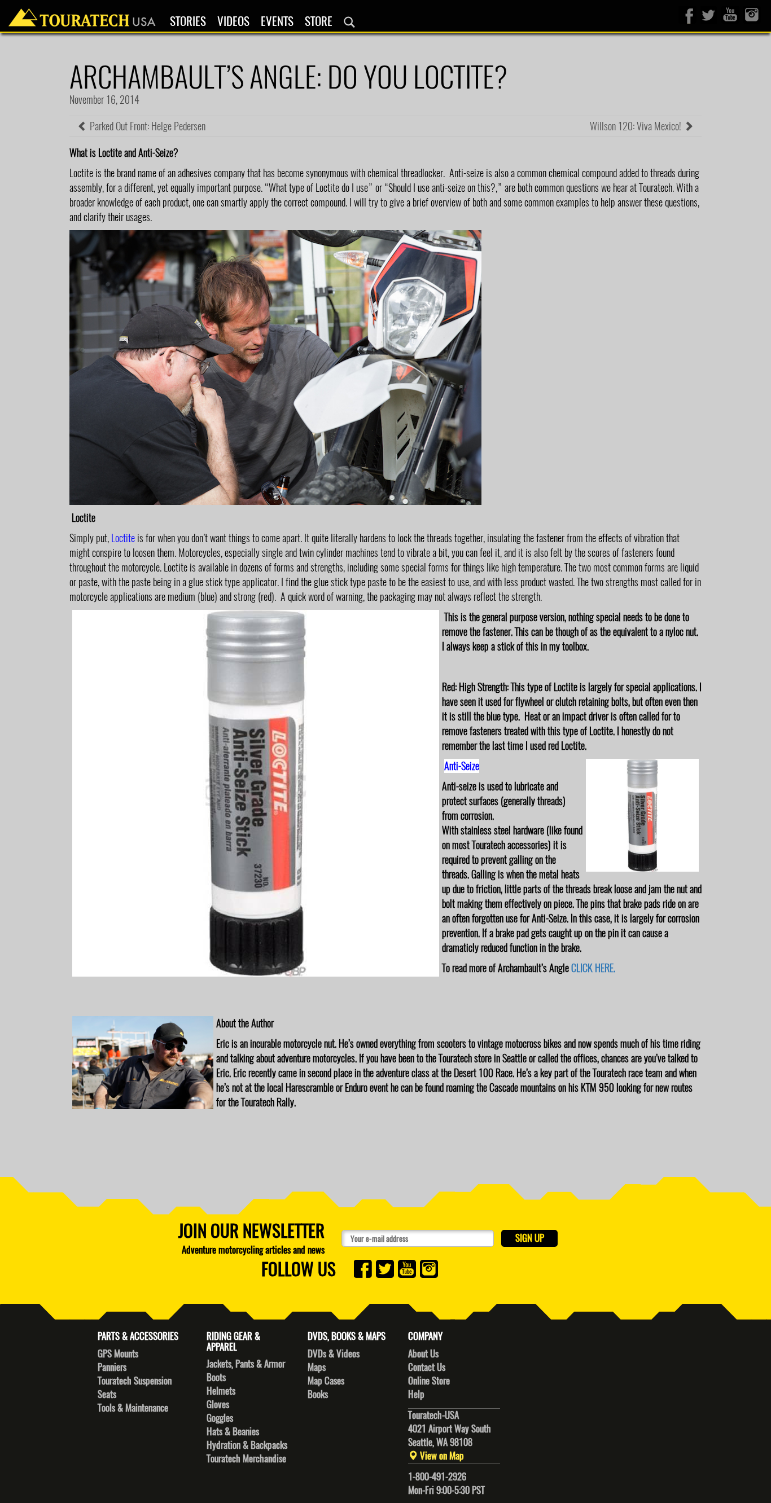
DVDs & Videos (334, 1353)
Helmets (221, 1391)
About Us (423, 1353)
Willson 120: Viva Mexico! (637, 126)
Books (318, 1394)
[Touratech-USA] (82, 14)
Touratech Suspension (135, 1380)
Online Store (429, 1380)
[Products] (349, 22)
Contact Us (426, 1367)
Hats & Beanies (233, 1431)
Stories (188, 21)
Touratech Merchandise (246, 1458)
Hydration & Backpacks (247, 1445)
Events (277, 21)
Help (416, 1394)
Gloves (218, 1404)
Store (318, 21)
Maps (317, 1367)
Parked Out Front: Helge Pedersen (146, 126)
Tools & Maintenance (133, 1407)
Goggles (220, 1418)
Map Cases (326, 1380)
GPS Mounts (118, 1353)
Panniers (112, 1367)
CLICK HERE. (593, 968)
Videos (233, 21)
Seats (107, 1394)
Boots (216, 1377)
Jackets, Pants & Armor (246, 1363)
